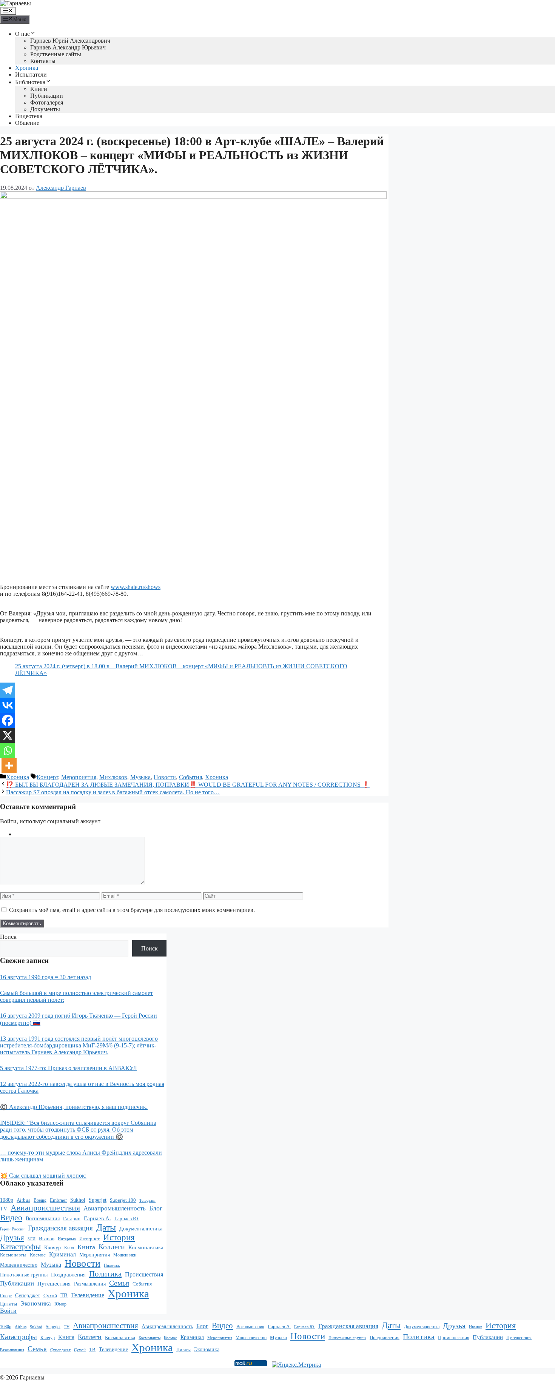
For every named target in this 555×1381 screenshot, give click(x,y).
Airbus (23, 1200)
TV (3, 1209)
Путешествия (54, 1284)
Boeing (40, 1200)
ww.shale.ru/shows (137, 587)
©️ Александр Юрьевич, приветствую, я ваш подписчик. (74, 1107)
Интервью (67, 1238)
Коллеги (112, 1247)
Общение (27, 123)
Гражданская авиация (60, 1228)
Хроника (26, 68)
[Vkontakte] (7, 705)
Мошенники (124, 1255)
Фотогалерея (46, 102)
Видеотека (28, 116)
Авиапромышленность (114, 1208)
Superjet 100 (123, 1200)
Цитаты (8, 1304)
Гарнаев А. (97, 1218)
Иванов (46, 1238)
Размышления (90, 1284)
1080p (6, 1200)
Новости (165, 777)
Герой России (12, 1229)
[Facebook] (7, 720)
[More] (9, 765)
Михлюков (113, 777)
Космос (38, 1255)
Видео (11, 1217)
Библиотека (30, 82)
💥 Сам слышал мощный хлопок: (43, 1175)
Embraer (58, 1200)
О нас (22, 34)
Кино (69, 1248)
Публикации (46, 95)
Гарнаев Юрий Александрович (70, 40)
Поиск (8, 936)
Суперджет (27, 1295)
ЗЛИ (31, 1239)
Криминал (62, 1254)
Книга (86, 1247)
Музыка (140, 777)
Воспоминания (43, 1218)
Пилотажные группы (24, 1275)
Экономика (35, 1303)
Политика (105, 1273)
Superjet (97, 1200)
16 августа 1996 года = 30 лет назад (45, 977)
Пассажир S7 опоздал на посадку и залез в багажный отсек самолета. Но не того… (113, 792)
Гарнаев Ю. (126, 1218)
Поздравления (68, 1275)
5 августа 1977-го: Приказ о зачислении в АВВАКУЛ (68, 1068)
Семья (119, 1283)
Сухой (50, 1295)
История (119, 1237)
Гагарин (71, 1218)
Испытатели (31, 74)
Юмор (60, 1304)
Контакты (42, 61)
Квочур (52, 1247)
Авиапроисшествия (45, 1207)
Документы (45, 109)
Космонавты (13, 1255)
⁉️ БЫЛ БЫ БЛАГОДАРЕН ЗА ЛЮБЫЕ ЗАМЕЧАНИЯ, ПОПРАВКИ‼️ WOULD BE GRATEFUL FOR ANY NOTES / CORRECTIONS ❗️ (188, 784)
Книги (38, 89)
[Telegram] (7, 690)
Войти (8, 1310)
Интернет (89, 1238)
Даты (106, 1227)
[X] (7, 735)
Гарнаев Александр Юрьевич (68, 47)
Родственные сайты (55, 54)
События (190, 777)
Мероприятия (78, 777)
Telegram (147, 1200)
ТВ (64, 1295)
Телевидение (87, 1295)
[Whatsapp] (7, 750)
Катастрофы (20, 1247)
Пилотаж (112, 1265)
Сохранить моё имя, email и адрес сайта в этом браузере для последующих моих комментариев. (132, 910)
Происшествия (144, 1274)
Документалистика (140, 1229)
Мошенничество (18, 1265)
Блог (155, 1208)
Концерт (47, 777)
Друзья (12, 1237)
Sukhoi (77, 1200)
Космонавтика (145, 1247)
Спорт (6, 1295)
